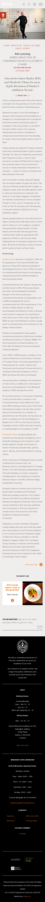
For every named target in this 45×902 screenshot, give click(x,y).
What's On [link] (16, 46)
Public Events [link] (22, 48)
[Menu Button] (41, 4)
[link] (3, 15)
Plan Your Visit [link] (31, 565)
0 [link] (34, 4)
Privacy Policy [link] (31, 821)
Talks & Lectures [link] (31, 46)
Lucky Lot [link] (27, 896)
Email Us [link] (10, 816)
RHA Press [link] (11, 821)
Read (20, 95)
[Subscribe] (40, 627)
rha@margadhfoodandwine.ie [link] (22, 803)
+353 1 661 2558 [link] (31, 816)
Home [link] (6, 46)
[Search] (29, 4)
